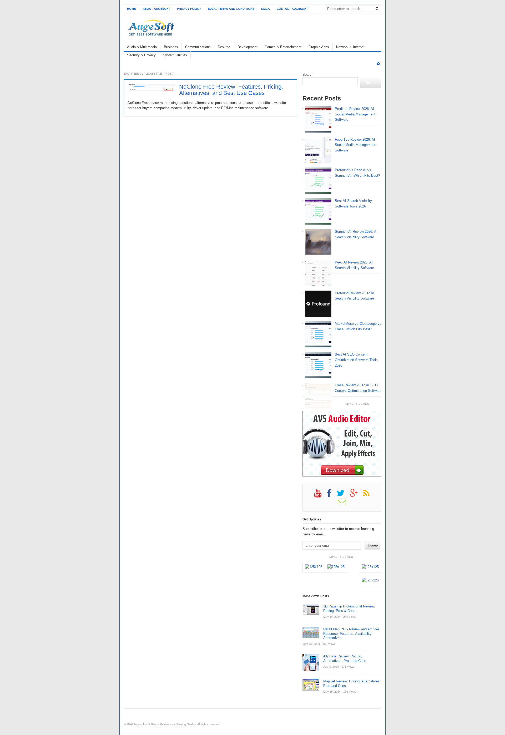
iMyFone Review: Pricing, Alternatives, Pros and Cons (344, 658)
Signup (372, 545)
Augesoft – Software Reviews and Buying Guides (164, 724)
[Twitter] (343, 495)
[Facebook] (332, 495)
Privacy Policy (189, 8)
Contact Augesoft (292, 8)
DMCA (265, 8)
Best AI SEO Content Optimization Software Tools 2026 (356, 359)
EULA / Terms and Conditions (231, 8)
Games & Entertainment (283, 47)
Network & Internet (350, 47)
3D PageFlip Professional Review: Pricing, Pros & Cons (349, 608)
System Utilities (175, 55)
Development (247, 47)
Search (307, 75)
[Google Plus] (356, 495)
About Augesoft (156, 8)
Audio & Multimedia (142, 47)
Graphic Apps (319, 47)
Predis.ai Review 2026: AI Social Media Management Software (355, 114)
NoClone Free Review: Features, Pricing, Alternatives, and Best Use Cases (231, 90)
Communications (198, 47)
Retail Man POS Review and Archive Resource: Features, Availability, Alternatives (351, 633)
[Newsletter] (344, 503)
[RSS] (378, 63)
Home (131, 8)
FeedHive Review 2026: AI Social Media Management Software (355, 145)
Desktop (224, 47)
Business (171, 47)
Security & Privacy (141, 55)
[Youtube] (320, 495)
